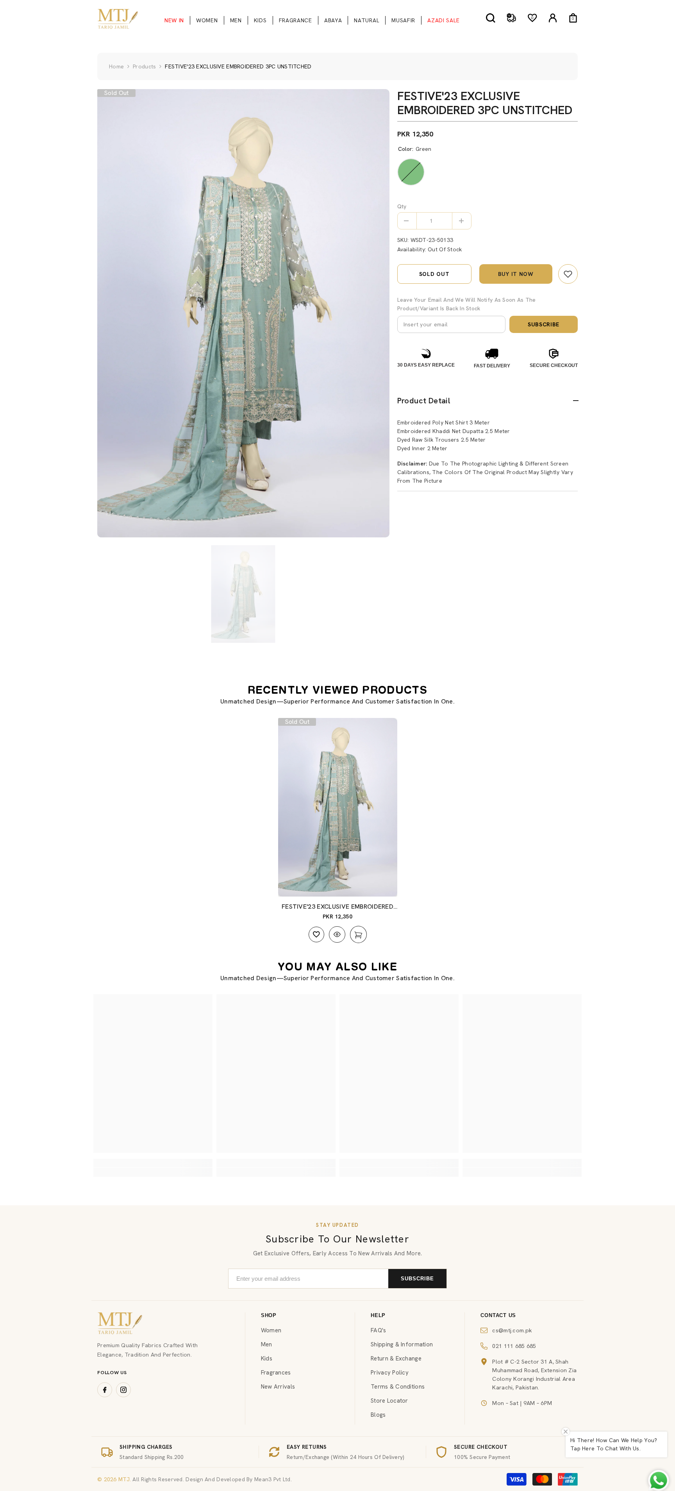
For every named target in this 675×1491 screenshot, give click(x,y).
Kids (266, 1358)
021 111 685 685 (514, 1346)
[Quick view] (337, 934)
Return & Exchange (396, 1358)
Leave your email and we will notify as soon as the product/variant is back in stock (466, 304)
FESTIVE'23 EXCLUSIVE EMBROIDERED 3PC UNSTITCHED (337, 906)
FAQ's (378, 1330)
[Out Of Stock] (358, 934)
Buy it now (516, 273)
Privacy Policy (390, 1372)
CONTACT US (498, 1315)
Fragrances (276, 1372)
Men (266, 1344)
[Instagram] (123, 1389)
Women (271, 1330)
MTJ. (124, 1479)
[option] (243, 313)
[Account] (552, 18)
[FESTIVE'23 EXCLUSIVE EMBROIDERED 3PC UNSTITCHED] (337, 807)
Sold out (434, 273)
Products (144, 66)
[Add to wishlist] (316, 934)
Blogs (378, 1415)
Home (116, 66)
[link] (568, 274)
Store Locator (389, 1401)
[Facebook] (104, 1389)
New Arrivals (278, 1387)
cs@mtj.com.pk (512, 1330)
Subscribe (543, 324)
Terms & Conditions (398, 1387)
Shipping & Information (402, 1344)
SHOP (269, 1315)
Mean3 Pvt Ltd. (273, 1479)
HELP (378, 1315)
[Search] (490, 18)
